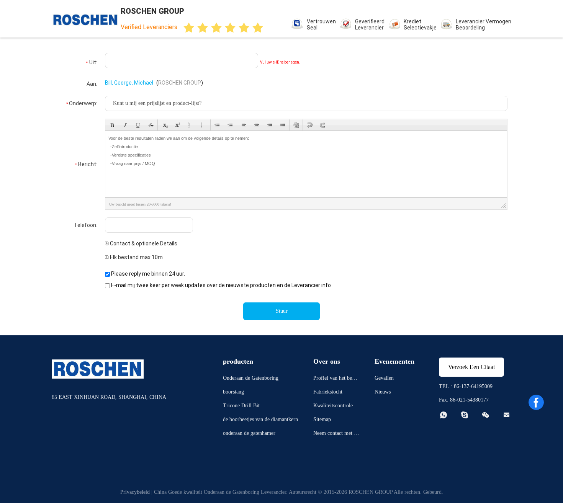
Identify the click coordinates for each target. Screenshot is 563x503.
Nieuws (383, 392)
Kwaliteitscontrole (333, 405)
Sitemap (322, 419)
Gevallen (384, 378)
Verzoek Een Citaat (471, 367)
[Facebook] (536, 402)
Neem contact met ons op (336, 434)
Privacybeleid (135, 492)
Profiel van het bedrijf (335, 379)
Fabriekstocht (327, 392)
